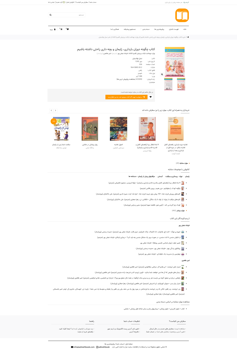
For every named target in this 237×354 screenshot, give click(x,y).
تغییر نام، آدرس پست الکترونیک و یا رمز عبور (123, 328)
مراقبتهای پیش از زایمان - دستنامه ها (142, 176)
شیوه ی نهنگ (176, 231)
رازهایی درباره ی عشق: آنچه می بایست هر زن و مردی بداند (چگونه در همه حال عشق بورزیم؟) (148, 278)
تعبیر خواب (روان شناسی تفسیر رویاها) (167, 242)
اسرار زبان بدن (175, 283)
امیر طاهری (107, 53)
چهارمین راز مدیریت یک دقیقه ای (169, 254)
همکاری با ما (115, 29)
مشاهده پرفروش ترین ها (126, 79)
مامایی (126, 308)
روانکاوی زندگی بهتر (174, 248)
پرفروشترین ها (159, 29)
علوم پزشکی (164, 308)
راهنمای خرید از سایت (85, 331)
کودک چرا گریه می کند (172, 205)
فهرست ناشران (173, 29)
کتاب (183, 308)
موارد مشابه (184, 163)
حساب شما (93, 2)
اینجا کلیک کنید (64, 328)
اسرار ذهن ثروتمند (174, 266)
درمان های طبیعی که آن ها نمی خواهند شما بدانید (163, 272)
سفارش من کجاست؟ (82, 2)
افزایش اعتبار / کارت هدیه (65, 2)
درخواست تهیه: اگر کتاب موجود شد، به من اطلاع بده (125, 97)
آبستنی (160, 176)
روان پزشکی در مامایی (90, 144)
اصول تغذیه (118, 144)
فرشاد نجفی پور (123, 53)
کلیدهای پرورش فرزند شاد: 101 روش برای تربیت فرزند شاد (160, 193)
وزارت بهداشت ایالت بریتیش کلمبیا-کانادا (142, 53)
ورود (51, 29)
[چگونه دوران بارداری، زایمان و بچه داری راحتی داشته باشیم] (162, 74)
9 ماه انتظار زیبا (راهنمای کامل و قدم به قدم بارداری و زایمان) (147, 146)
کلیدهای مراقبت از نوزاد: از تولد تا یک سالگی (165, 199)
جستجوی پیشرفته (130, 29)
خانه (184, 29)
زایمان (187, 176)
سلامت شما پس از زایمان (61, 144)
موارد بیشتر (181, 210)
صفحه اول (129, 344)
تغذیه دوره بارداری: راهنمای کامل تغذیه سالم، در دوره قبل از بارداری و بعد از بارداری (176, 147)
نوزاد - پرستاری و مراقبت (173, 176)
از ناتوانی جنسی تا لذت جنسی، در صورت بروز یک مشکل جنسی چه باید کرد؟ (154, 237)
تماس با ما (51, 2)
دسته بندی (145, 29)
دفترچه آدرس (134, 331)
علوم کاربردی (174, 308)
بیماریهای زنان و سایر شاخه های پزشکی (144, 308)
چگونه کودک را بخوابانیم (172, 188)
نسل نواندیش (137, 58)
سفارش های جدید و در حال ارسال (162, 328)
